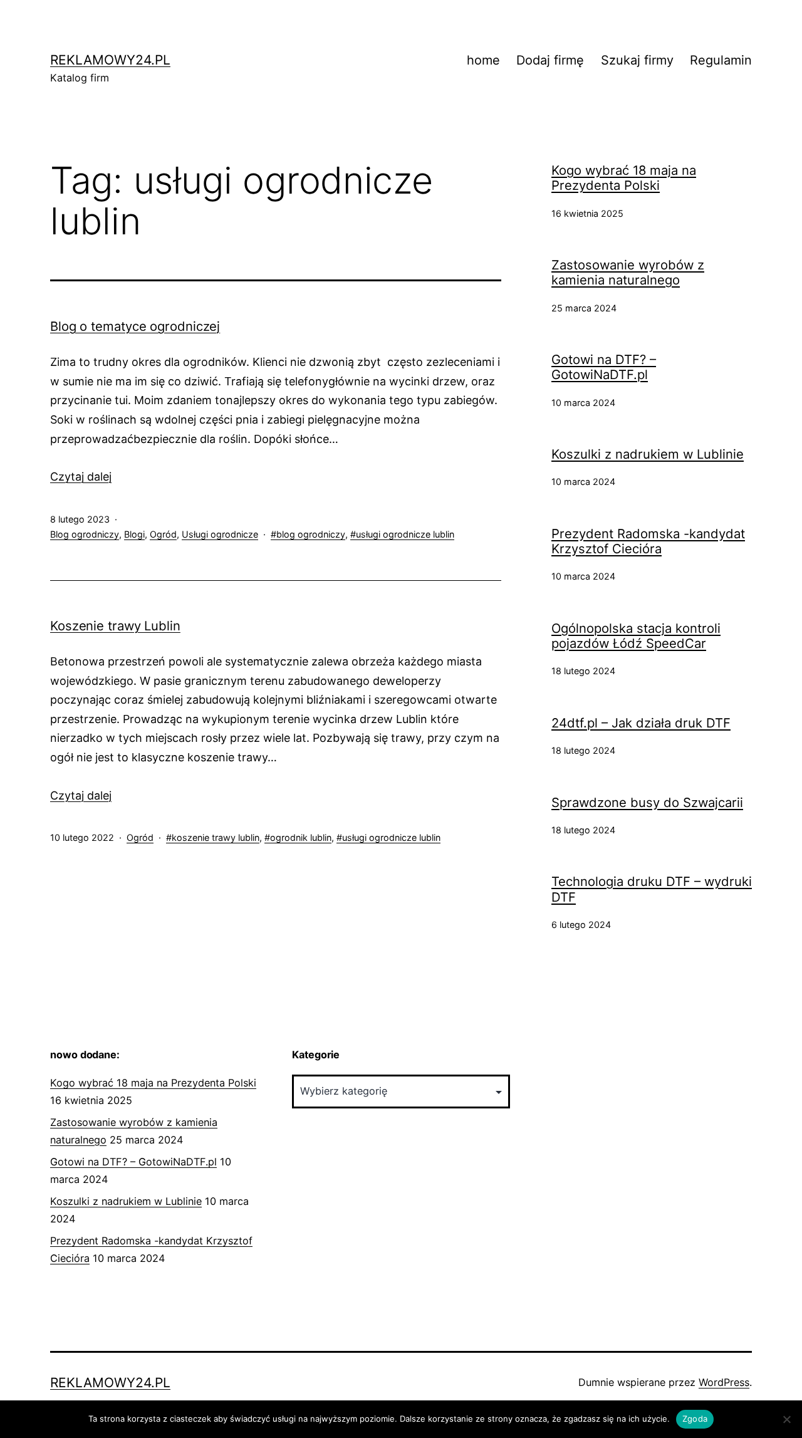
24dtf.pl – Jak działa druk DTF (641, 723)
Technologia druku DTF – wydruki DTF (651, 889)
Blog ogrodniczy (84, 534)
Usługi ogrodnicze (220, 534)
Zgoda (694, 1419)
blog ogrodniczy (310, 534)
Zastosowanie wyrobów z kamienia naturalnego (627, 273)
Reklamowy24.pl (110, 60)
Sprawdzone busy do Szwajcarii (647, 802)
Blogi (134, 534)
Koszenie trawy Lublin (115, 625)
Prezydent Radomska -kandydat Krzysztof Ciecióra (648, 541)
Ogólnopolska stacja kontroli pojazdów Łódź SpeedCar (636, 636)
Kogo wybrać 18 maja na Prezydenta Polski (623, 178)
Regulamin (721, 60)
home (483, 60)
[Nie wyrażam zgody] (786, 1419)
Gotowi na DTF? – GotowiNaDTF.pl (603, 367)
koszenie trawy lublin (215, 837)
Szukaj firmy (637, 60)
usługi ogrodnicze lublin (405, 534)
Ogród (163, 534)
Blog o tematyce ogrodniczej (135, 326)
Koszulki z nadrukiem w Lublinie (647, 454)
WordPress (724, 1382)
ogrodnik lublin (300, 837)
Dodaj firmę (550, 60)
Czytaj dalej (81, 476)
